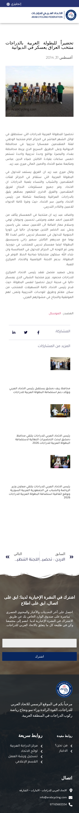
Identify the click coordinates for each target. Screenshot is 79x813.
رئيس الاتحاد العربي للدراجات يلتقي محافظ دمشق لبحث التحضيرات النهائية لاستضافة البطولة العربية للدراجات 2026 (42, 440)
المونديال (55, 313)
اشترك (39, 656)
